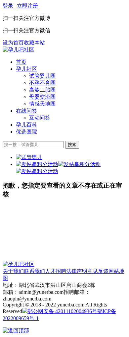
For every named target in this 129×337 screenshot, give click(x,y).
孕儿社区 (26, 69)
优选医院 (26, 131)
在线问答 (26, 111)
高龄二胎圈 (42, 90)
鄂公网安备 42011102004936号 (62, 311)
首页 (21, 62)
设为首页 (13, 42)
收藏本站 (34, 42)
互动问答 (39, 118)
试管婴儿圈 (42, 76)
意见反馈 (97, 271)
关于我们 (13, 271)
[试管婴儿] (18, 49)
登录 (8, 6)
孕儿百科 (26, 124)
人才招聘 (55, 271)
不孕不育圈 (42, 83)
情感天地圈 (42, 104)
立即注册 (27, 6)
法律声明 (76, 271)
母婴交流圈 (42, 97)
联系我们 (34, 271)
